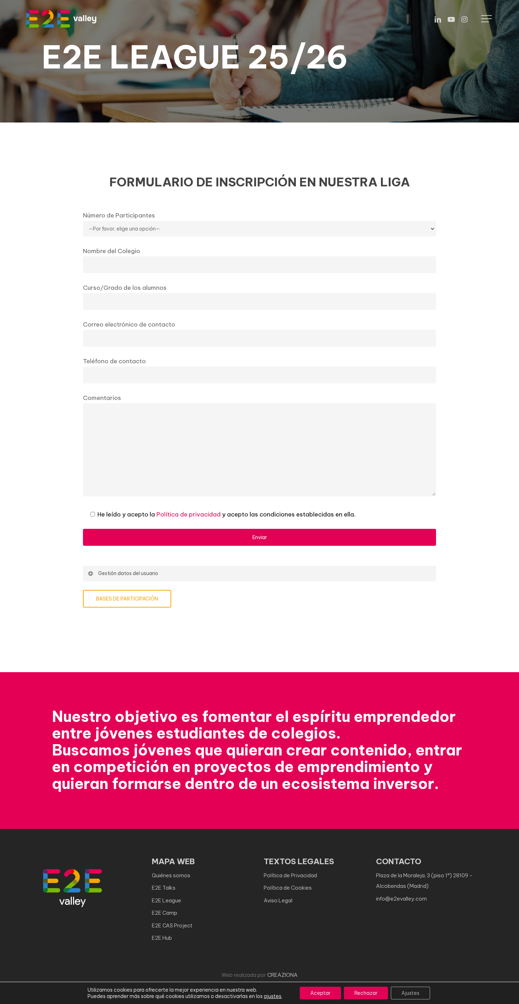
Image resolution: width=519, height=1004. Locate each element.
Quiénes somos (171, 875)
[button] (487, 19)
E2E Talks (163, 887)
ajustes (272, 996)
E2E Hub (162, 937)
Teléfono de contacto (114, 361)
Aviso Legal (278, 900)
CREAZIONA (282, 975)
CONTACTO (398, 861)
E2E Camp (164, 912)
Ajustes (410, 993)
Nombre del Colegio (111, 251)
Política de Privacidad (290, 875)
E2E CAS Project (172, 925)
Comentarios (102, 398)
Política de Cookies (288, 887)
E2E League (166, 900)
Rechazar (365, 993)
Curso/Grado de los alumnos (125, 288)
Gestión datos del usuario (128, 573)
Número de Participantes (119, 215)
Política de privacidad (188, 514)
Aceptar (320, 993)
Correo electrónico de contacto (129, 324)
